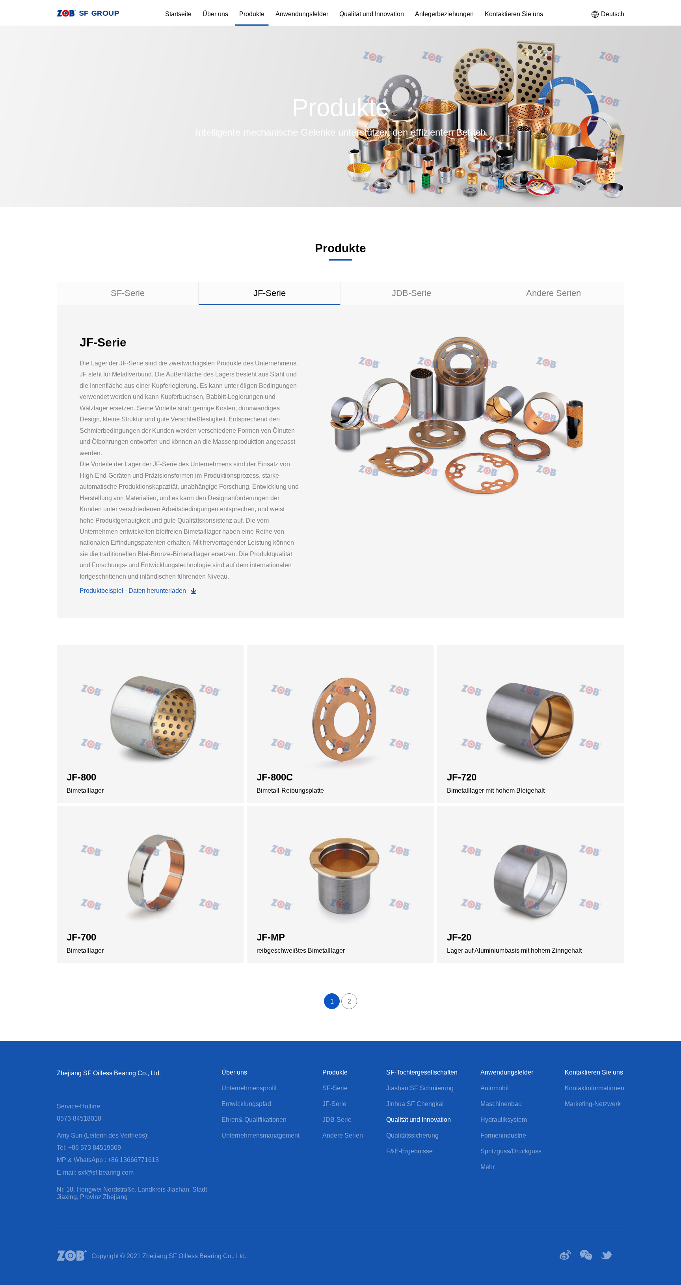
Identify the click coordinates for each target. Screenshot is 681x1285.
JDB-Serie (411, 293)
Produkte (251, 14)
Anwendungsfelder (301, 14)
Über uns (215, 14)
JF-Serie (269, 293)
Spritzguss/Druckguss (510, 1151)
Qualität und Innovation (371, 14)
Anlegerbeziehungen (444, 14)
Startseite (178, 14)
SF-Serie (128, 293)
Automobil (494, 1088)
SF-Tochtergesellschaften (422, 1072)
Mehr (487, 1167)
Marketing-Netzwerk (593, 1104)
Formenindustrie (503, 1135)
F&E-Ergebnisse (409, 1151)
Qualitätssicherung (412, 1135)
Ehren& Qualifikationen (254, 1119)
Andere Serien (553, 293)
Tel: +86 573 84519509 (89, 1147)
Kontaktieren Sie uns (514, 14)
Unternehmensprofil (249, 1088)
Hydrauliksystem (503, 1119)
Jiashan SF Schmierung (420, 1088)
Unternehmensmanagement (260, 1135)
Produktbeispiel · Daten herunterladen (133, 591)
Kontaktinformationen (594, 1088)
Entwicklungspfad (246, 1104)
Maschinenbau (501, 1104)
